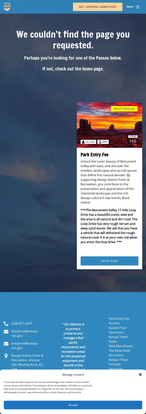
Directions (116, 355)
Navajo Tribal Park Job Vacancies (118, 364)
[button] (140, 374)
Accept (73, 405)
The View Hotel (119, 350)
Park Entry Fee (94, 154)
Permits (114, 323)
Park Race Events (121, 346)
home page (92, 69)
